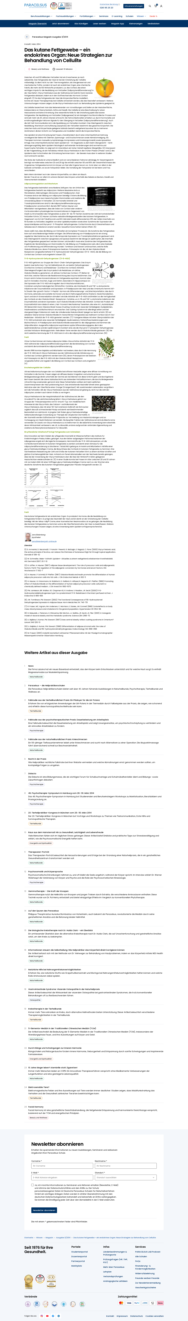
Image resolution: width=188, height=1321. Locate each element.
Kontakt (110, 1316)
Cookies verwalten (154, 1316)
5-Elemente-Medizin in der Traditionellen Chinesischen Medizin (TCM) (62, 1028)
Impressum (122, 1316)
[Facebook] (53, 1316)
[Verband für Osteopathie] (54, 1304)
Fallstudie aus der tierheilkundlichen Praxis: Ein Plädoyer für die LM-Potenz (64, 700)
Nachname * (101, 1161)
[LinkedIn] (58, 1316)
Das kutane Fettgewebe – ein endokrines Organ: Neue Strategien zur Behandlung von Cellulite (114, 1237)
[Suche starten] (150, 6)
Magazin (49, 1237)
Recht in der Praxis (37, 759)
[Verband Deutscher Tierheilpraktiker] (45, 1304)
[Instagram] (41, 1316)
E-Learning (117, 16)
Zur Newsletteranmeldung (147, 1282)
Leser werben (99, 23)
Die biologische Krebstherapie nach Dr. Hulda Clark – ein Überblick (60, 930)
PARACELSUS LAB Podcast (147, 1251)
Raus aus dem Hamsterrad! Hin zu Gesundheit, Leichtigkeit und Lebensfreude (65, 832)
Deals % (153, 16)
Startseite (28, 1237)
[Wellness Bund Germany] (63, 1304)
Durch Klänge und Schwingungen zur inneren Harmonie (54, 1048)
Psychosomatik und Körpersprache (45, 871)
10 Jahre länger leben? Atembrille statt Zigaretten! (52, 1067)
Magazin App (117, 23)
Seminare (103, 16)
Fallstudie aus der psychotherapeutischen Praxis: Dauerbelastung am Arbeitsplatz (68, 719)
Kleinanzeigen (136, 23)
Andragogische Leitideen (115, 1281)
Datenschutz (136, 1316)
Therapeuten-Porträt (38, 852)
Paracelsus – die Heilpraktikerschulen (46, 685)
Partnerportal (78, 1261)
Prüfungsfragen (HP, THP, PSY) (115, 1261)
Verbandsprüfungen (113, 1276)
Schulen (129, 16)
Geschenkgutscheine (145, 1287)
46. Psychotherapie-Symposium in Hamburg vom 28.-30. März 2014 (61, 793)
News (31, 666)
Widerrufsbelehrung (144, 1273)
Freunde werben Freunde (147, 1278)
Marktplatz (76, 1265)
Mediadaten (153, 23)
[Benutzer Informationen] (161, 6)
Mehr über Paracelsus (113, 1267)
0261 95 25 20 (106, 7)
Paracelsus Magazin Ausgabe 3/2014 (50, 37)
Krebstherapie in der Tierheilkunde (44, 1008)
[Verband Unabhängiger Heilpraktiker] (37, 1304)
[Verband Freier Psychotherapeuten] (27, 1304)
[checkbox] (32, 1185)
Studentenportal (79, 1251)
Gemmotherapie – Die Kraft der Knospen (48, 891)
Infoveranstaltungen (134, 6)
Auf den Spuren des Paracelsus (43, 910)
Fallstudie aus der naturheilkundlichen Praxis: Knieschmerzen (57, 739)
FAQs (137, 1261)
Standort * (100, 1172)
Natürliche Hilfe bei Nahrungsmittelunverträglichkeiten (54, 969)
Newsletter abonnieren (44, 1210)
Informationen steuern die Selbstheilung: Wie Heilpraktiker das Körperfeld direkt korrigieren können (76, 950)
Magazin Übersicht (38, 23)
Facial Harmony (35, 1106)
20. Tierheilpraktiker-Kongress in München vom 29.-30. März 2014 (59, 812)
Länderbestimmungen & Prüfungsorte (115, 1253)
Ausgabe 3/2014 (63, 1237)
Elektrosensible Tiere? (38, 1087)
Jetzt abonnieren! (60, 23)
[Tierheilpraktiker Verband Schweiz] (73, 1304)
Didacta (32, 773)
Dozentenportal (79, 1256)
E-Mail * (35, 1172)
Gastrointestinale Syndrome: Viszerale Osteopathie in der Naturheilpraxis (64, 989)
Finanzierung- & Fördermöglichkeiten (145, 1267)
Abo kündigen (81, 23)
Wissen (39, 1237)
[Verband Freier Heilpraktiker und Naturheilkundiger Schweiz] (82, 1304)
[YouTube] (47, 1316)
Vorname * (36, 1161)
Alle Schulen (141, 1256)
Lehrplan (107, 1271)
